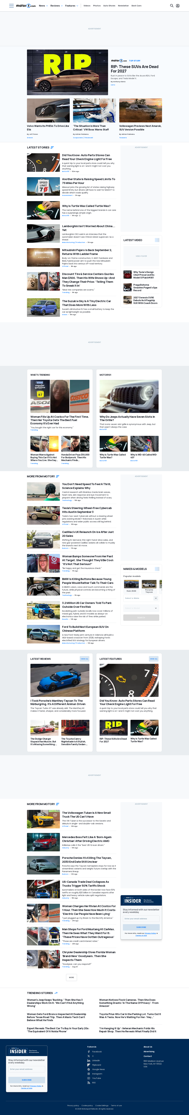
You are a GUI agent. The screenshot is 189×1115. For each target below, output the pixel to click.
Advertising (149, 1051)
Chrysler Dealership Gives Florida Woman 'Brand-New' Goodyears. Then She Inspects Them (89, 956)
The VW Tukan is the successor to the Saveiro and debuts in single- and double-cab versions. (86, 822)
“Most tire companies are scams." (78, 289)
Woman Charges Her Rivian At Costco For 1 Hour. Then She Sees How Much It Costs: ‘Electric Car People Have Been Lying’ (89, 910)
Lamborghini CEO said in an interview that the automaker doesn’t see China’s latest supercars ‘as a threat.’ (87, 237)
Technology (67, 500)
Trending (66, 292)
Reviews (55, 5)
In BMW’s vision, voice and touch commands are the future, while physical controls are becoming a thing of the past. (88, 590)
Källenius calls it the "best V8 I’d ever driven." (83, 845)
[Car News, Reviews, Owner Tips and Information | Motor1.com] (26, 5)
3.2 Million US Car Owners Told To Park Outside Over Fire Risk (86, 605)
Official (65, 266)
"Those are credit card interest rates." (80, 941)
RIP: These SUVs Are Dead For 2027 (134, 69)
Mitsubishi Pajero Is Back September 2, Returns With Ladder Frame (87, 252)
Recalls (65, 619)
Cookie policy (87, 1105)
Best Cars (136, 5)
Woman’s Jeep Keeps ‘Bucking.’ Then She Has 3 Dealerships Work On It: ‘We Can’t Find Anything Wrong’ (55, 1003)
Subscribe (141, 927)
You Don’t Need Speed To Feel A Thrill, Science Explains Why (86, 486)
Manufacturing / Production (73, 242)
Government (67, 195)
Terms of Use (141, 935)
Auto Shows (109, 5)
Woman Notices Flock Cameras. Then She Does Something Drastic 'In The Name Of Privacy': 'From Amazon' (129, 1003)
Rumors (65, 548)
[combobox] (141, 598)
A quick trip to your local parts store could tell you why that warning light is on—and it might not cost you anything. (88, 166)
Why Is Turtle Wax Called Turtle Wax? (86, 206)
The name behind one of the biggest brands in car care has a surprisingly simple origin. (89, 211)
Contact (148, 1056)
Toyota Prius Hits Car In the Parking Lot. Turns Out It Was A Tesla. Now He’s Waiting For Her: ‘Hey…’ (130, 1015)
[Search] (172, 5)
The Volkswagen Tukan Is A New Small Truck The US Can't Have (86, 814)
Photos (97, 5)
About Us (148, 1046)
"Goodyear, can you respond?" (76, 964)
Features (70, 5)
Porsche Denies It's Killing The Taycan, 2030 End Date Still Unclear (87, 860)
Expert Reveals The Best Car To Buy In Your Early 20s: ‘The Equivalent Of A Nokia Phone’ (58, 1030)
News (42, 5)
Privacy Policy (150, 933)
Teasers (123, 138)
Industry (65, 848)
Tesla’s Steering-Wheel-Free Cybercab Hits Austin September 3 (87, 510)
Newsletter (123, 5)
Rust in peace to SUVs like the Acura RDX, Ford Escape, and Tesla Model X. (133, 77)
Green (30, 138)
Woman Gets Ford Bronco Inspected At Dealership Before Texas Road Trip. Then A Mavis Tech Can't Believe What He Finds (56, 1017)
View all (84, 659)
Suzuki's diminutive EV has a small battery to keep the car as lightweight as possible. (88, 310)
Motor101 (65, 171)
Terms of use (116, 1105)
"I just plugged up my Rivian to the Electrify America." (87, 918)
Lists (113, 85)
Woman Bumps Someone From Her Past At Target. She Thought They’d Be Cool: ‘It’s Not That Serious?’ (88, 560)
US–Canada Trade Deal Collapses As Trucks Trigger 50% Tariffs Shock (85, 883)
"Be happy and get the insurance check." (82, 568)
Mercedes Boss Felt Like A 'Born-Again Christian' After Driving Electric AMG (87, 839)
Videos (87, 5)
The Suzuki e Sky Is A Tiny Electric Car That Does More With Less (86, 303)
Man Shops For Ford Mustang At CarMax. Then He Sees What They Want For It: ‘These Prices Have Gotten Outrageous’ (88, 933)
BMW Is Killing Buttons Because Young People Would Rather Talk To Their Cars (87, 581)
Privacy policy (73, 1105)
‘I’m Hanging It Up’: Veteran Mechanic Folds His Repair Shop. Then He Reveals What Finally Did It (127, 1030)
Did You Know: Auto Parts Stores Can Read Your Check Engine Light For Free (87, 157)
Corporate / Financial (83, 138)
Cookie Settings (101, 1105)
